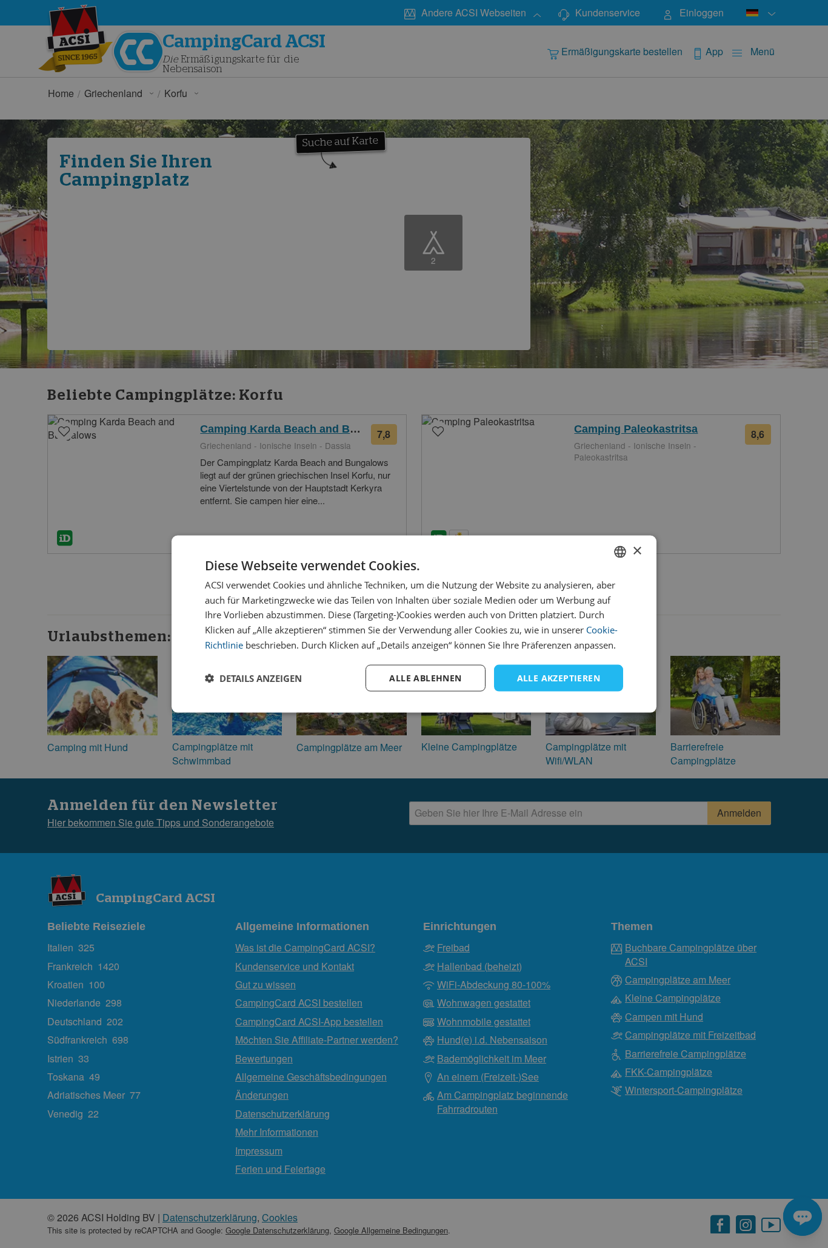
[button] (253, 678)
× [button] (636, 551)
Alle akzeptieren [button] (558, 677)
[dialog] (414, 624)
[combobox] (620, 551)
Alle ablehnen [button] (425, 677)
